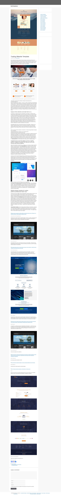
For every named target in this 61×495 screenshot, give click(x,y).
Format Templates (43, 22)
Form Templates (42, 21)
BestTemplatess (14, 6)
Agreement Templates (43, 15)
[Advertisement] (45, 50)
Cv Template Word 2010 (14, 465)
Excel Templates (42, 20)
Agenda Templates (43, 14)
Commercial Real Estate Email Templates (16, 464)
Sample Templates (43, 28)
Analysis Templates (43, 16)
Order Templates (42, 26)
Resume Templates (43, 27)
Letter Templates (42, 25)
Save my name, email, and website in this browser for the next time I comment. (23, 486)
